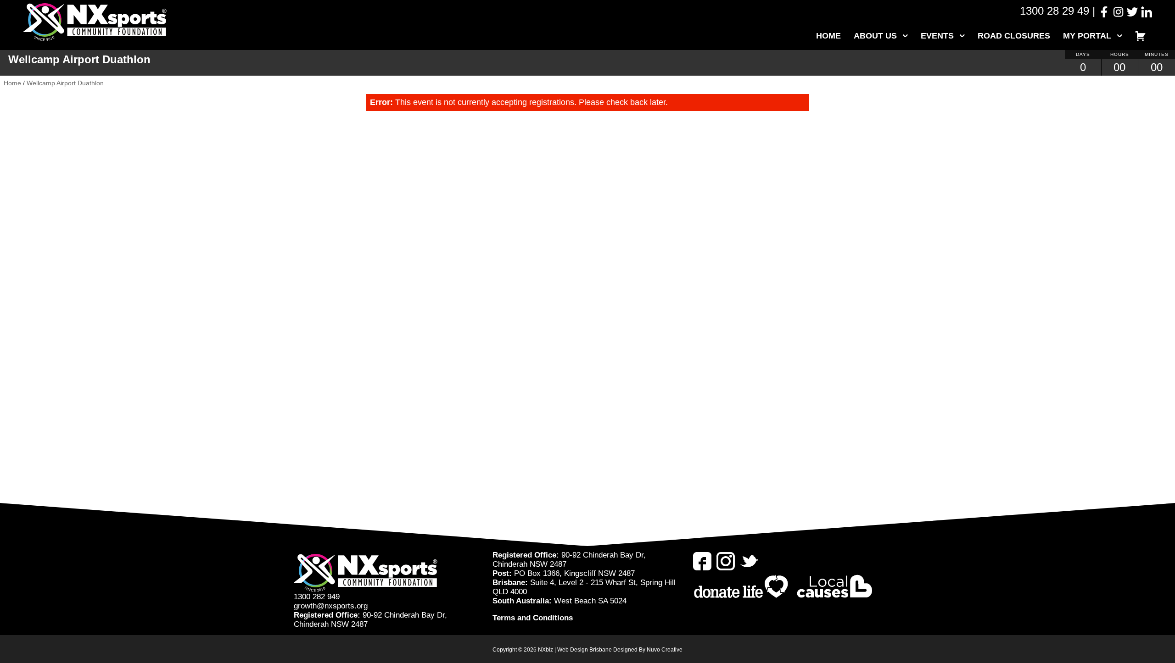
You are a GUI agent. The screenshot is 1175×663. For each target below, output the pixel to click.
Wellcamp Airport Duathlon (65, 83)
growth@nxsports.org (331, 606)
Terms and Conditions (532, 617)
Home (828, 35)
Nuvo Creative (665, 649)
